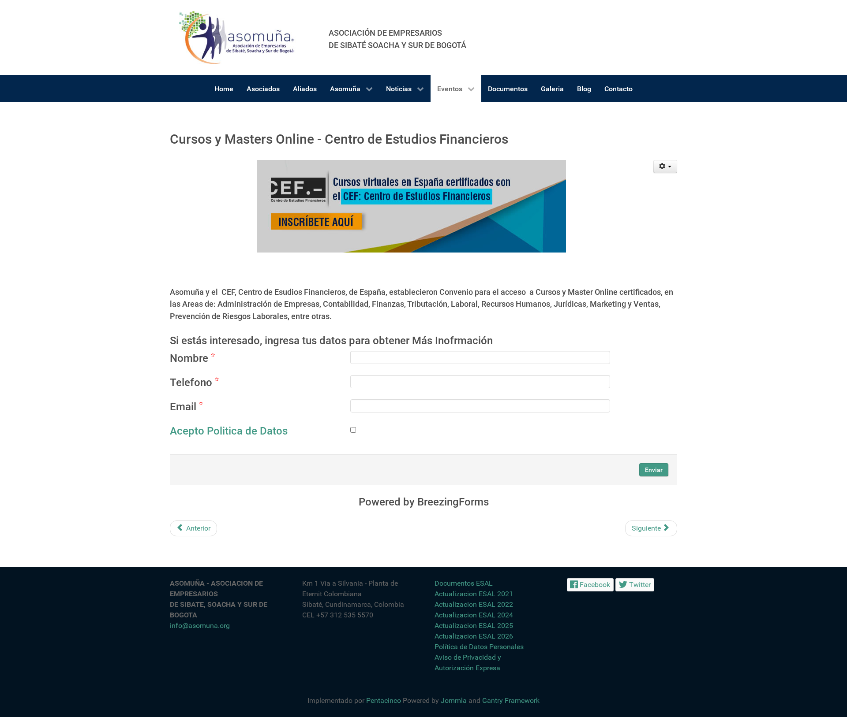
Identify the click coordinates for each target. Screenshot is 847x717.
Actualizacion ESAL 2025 (474, 625)
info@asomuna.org (200, 625)
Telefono (192, 382)
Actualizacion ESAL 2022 (474, 604)
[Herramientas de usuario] (665, 166)
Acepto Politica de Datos (229, 431)
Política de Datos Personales (479, 647)
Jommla (454, 700)
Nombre (190, 358)
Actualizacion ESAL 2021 (474, 594)
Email (184, 407)
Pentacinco (383, 700)
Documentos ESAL (464, 583)
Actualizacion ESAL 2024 (474, 615)
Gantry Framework (511, 700)
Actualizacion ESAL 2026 (474, 636)
